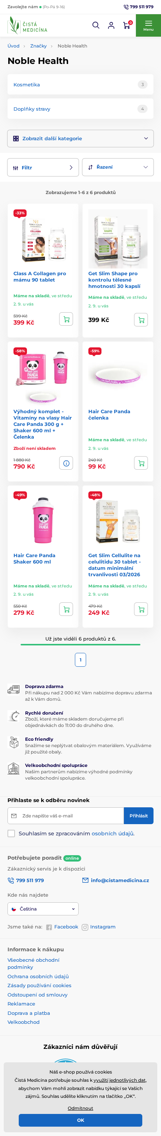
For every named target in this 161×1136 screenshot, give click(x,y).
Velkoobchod (23, 1022)
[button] (96, 25)
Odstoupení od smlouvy (37, 995)
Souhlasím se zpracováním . (76, 833)
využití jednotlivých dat (120, 1080)
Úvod (13, 46)
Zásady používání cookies (39, 985)
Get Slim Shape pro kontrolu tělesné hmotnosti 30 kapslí (114, 279)
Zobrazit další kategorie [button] (52, 138)
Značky (38, 46)
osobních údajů (112, 833)
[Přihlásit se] (111, 25)
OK (80, 1120)
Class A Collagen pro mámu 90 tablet (39, 276)
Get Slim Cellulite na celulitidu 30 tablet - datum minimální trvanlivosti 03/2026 (114, 564)
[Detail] (66, 463)
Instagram (103, 927)
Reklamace (21, 1004)
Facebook (66, 927)
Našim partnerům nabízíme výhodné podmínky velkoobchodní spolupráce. (79, 775)
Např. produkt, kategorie (56, 56)
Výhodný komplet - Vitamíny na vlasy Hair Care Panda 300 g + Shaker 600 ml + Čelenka (42, 424)
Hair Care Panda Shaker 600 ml (34, 558)
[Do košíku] (66, 319)
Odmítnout (80, 1108)
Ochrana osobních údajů (38, 976)
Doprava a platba (28, 1013)
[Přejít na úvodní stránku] (27, 25)
